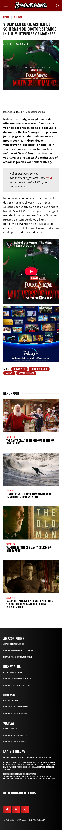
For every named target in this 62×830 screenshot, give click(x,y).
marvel (9, 373)
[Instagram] (16, 809)
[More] (51, 99)
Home (6, 17)
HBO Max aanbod (11, 700)
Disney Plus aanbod (12, 672)
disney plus (19, 369)
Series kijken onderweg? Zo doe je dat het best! (27, 758)
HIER (49, 178)
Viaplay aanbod (10, 729)
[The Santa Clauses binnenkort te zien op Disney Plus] (31, 415)
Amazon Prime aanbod (13, 644)
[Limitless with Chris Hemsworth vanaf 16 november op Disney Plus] (31, 469)
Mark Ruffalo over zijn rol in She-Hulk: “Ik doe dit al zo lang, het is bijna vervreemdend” (30, 604)
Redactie (17, 112)
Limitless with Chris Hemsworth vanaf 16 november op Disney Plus (29, 495)
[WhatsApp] (41, 99)
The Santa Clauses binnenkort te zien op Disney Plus (30, 441)
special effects (26, 373)
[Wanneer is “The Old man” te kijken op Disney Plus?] (31, 523)
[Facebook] (11, 99)
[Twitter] (21, 99)
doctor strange (39, 369)
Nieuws (18, 17)
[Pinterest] (31, 99)
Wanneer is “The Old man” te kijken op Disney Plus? (28, 549)
